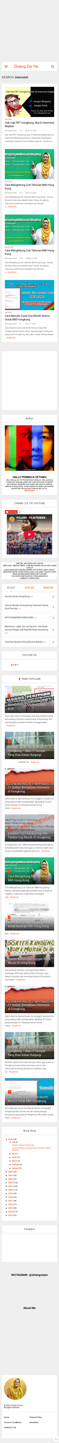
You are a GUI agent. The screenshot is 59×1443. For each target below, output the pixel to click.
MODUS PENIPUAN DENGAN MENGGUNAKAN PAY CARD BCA (27, 705)
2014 (10, 1212)
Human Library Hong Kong (23, 1145)
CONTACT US (10, 1428)
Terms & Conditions (12, 1422)
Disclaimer (34, 1422)
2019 (10, 1194)
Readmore (47, 141)
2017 (10, 1201)
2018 (10, 1197)
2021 (10, 1186)
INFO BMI (8, 119)
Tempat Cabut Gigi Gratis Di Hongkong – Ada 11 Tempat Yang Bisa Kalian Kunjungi (26, 751)
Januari (15, 1168)
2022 (10, 1183)
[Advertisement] (28, 32)
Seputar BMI (9, 247)
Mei (13, 1154)
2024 (10, 1175)
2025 (10, 1172)
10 (9, 1092)
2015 (10, 1208)
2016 (10, 1204)
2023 (10, 1179)
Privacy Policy (35, 1417)
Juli (13, 1142)
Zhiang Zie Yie (26, 66)
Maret (14, 1161)
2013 (10, 1215)
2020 (10, 1190)
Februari (16, 1165)
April (14, 1157)
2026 (10, 1139)
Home (6, 1417)
